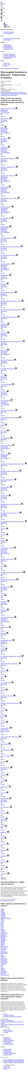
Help (6, 24)
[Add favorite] (16, 108)
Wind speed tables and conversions (12, 38)
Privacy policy (7, 64)
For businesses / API (8, 49)
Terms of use (7, 63)
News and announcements (10, 56)
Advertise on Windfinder (9, 55)
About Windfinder (8, 47)
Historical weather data (9, 54)
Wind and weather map (9, 32)
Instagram (21, 1061)
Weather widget (7, 39)
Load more (3, 878)
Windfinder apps (7, 45)
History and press (8, 46)
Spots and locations (8, 33)
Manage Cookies (8, 58)
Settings (8, 26)
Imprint (5, 66)
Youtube (21, 1062)
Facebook (21, 1059)
